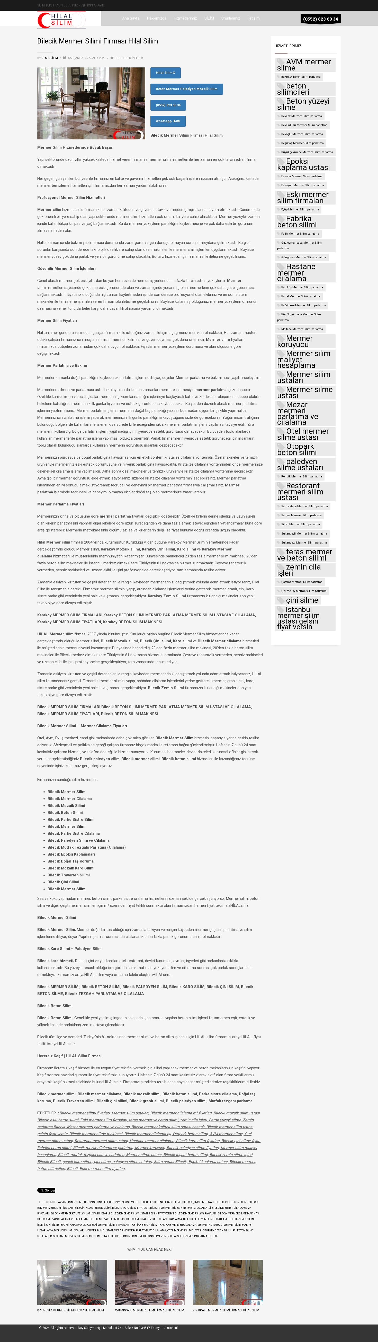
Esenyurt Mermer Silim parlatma (302, 185)
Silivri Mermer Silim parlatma (300, 524)
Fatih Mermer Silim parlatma (300, 233)
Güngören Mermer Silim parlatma (303, 257)
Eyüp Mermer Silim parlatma (300, 209)
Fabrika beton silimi (144, 1224)
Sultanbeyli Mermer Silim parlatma (304, 533)
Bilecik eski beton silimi (231, 1202)
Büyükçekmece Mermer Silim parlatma (307, 152)
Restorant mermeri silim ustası (71, 1236)
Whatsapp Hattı (168, 121)
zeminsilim (50, 58)
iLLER (139, 58)
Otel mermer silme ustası (184, 1230)
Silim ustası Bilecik (106, 1236)
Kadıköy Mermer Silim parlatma (302, 287)
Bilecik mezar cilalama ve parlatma (62, 1219)
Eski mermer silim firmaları (111, 1224)
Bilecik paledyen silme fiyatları (205, 1219)
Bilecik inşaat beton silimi (93, 1207)
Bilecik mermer (160, 1207)
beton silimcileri (96, 1202)
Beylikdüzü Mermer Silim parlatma (304, 125)
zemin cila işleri (172, 1236)
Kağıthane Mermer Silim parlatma (303, 305)
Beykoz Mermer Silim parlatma (301, 116)
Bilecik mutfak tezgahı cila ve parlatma (154, 1219)
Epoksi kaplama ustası (75, 1224)
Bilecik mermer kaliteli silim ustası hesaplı (80, 1213)
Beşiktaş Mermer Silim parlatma (302, 143)
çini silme (52, 1224)
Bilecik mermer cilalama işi (191, 1207)
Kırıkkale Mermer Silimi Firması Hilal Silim (226, 1310)
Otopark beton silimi (217, 1230)
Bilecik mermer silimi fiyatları (196, 1213)
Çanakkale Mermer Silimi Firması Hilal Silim (149, 1310)
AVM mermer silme (70, 1202)
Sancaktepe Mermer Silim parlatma (304, 506)
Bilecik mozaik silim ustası (107, 1219)
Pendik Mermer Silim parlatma (301, 476)
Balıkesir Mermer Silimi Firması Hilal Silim (70, 1310)
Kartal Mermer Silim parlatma (300, 296)
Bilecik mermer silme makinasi (238, 1213)
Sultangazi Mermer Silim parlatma (304, 542)
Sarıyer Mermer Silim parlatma (301, 515)
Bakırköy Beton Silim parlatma (301, 76)
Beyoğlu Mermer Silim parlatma (302, 134)
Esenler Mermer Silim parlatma (301, 176)
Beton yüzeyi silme (122, 1202)
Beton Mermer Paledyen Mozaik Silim (187, 89)
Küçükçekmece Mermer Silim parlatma (299, 317)
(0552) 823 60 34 (168, 105)
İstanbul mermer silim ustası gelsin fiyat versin (298, 618)
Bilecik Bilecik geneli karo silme (158, 1202)
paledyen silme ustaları (300, 465)
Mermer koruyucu (209, 1224)
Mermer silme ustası (99, 1230)
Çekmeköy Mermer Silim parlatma (304, 591)
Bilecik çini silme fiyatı (198, 1202)
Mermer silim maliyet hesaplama (303, 359)
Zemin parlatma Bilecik (201, 1236)
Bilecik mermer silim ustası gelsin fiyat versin (142, 1213)
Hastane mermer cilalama (177, 1224)
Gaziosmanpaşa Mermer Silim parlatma (299, 245)
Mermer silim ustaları (69, 1230)
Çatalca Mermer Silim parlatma (301, 582)
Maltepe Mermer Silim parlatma (302, 329)
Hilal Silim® (165, 73)
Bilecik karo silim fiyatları (130, 1207)
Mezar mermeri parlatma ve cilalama (140, 1230)
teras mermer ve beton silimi (140, 1236)
